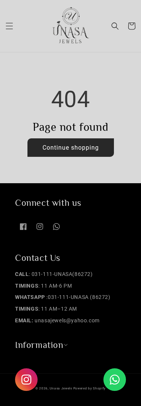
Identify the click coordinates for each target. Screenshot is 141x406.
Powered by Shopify (89, 388)
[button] (9, 26)
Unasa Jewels (61, 388)
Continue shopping (70, 147)
